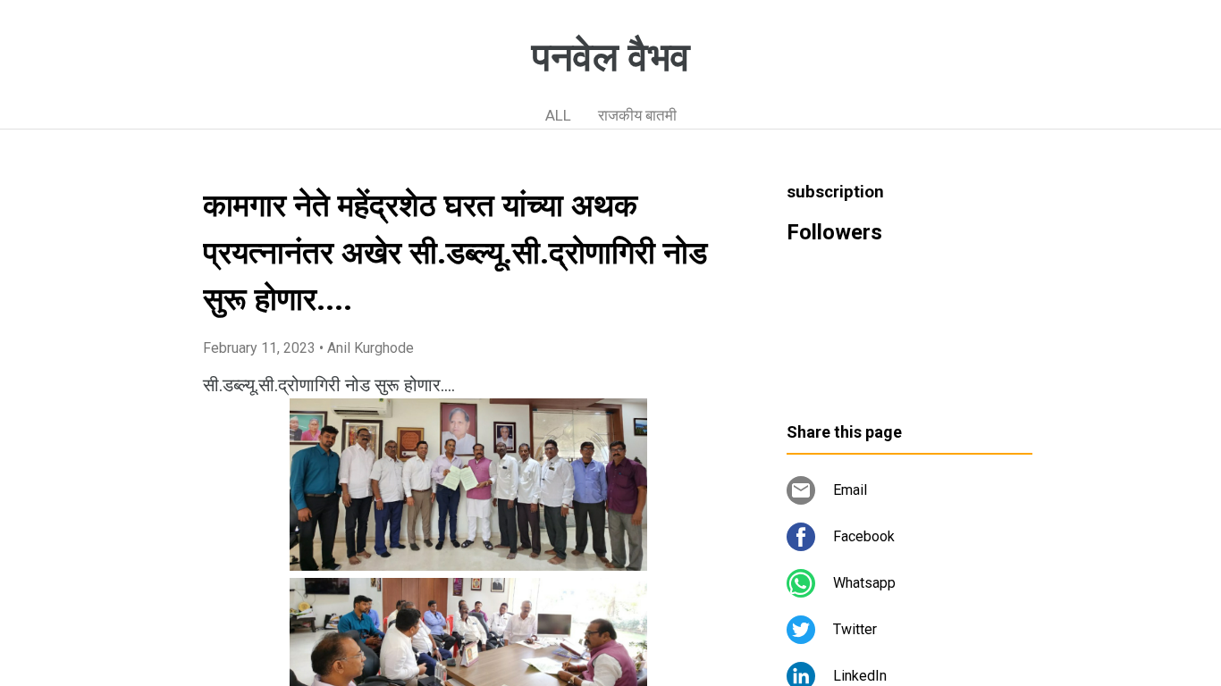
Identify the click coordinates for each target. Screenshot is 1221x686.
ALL (558, 115)
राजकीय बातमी (637, 115)
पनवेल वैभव (611, 57)
